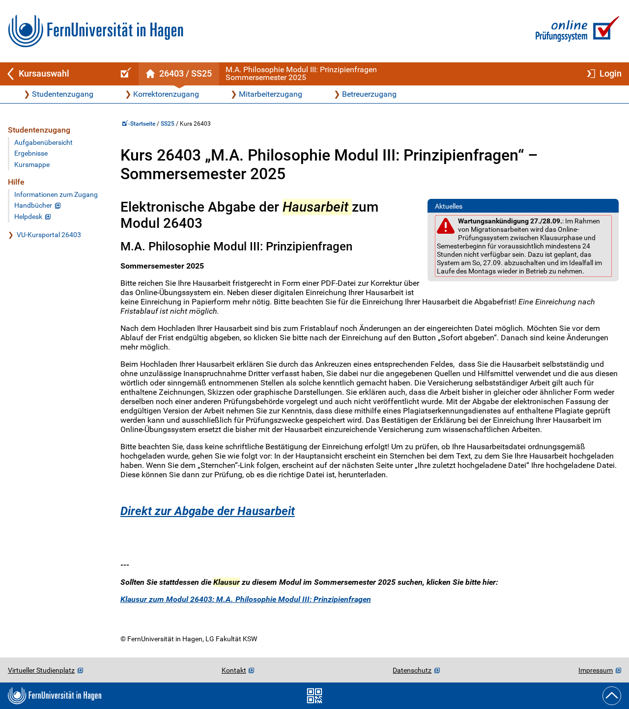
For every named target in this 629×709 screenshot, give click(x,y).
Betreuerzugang (369, 94)
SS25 (167, 123)
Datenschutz (412, 670)
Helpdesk (28, 217)
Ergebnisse (31, 153)
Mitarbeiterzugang (270, 94)
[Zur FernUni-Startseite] (95, 31)
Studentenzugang (62, 94)
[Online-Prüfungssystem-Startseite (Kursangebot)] (124, 73)
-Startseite (142, 123)
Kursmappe (32, 165)
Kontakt (234, 670)
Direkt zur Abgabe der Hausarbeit (207, 511)
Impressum (595, 670)
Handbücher (33, 205)
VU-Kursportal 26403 (49, 235)
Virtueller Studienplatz (41, 670)
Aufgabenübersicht (43, 142)
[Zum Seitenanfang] (611, 695)
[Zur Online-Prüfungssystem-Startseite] (575, 31)
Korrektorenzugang (166, 94)
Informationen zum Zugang (56, 195)
